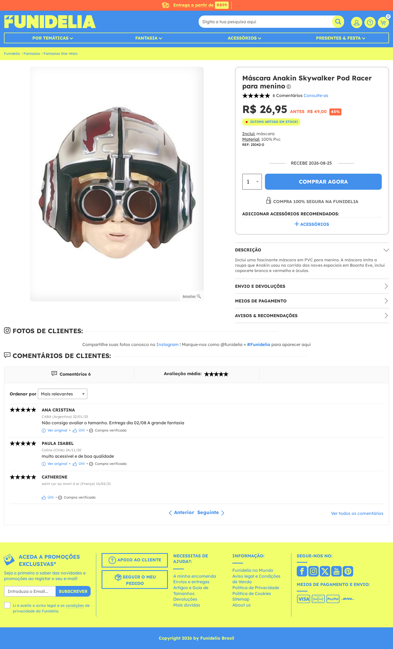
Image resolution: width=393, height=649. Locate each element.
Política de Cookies (251, 593)
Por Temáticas (50, 38)
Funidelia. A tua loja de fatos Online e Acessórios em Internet (50, 21)
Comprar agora (323, 181)
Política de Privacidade (255, 587)
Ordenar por (23, 394)
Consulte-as (316, 95)
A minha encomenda (194, 576)
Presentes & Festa (338, 38)
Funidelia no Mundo (252, 570)
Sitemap (240, 599)
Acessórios (242, 38)
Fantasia (146, 38)
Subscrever (73, 591)
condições (75, 605)
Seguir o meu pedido (138, 580)
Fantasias (32, 53)
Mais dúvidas (186, 605)
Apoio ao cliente (138, 559)
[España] (302, 572)
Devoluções (185, 599)
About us (241, 605)
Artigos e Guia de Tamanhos (190, 590)
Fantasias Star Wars (61, 53)
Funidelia (12, 53)
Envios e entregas (191, 581)
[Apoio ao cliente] (370, 22)
